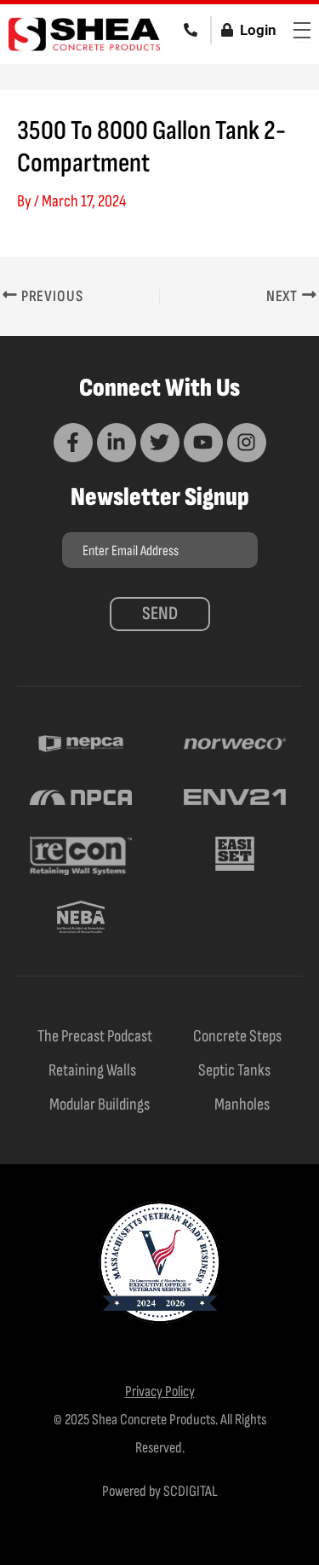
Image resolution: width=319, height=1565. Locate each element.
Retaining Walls (92, 1070)
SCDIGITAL (190, 1491)
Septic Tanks (234, 1070)
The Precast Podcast (94, 1036)
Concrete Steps (237, 1036)
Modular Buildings (99, 1104)
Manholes (242, 1104)
